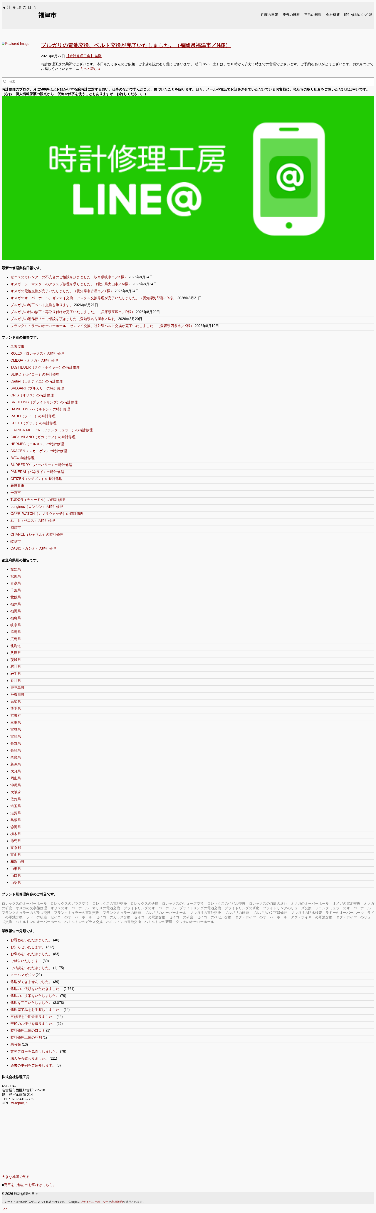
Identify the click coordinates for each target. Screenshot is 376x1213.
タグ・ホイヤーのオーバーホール (261, 917)
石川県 (15, 667)
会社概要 (333, 15)
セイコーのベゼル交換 (214, 917)
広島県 (15, 639)
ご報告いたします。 (26, 961)
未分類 (15, 1044)
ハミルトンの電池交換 (123, 922)
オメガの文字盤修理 (31, 908)
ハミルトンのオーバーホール (38, 922)
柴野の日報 (291, 15)
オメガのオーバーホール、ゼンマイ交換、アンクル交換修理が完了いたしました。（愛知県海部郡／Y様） (93, 298)
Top (4, 1209)
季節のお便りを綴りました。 (33, 1023)
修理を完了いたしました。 (31, 1003)
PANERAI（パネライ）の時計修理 (37, 472)
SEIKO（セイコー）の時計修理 (34, 374)
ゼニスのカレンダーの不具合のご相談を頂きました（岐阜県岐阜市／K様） (69, 277)
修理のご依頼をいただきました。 (36, 989)
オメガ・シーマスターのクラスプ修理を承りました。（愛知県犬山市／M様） (71, 284)
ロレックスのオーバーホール (24, 903)
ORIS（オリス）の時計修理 (32, 395)
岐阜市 (15, 541)
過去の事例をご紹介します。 (33, 1065)
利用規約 (117, 1201)
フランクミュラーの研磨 (122, 912)
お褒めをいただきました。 (31, 954)
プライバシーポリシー (94, 1201)
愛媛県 (15, 597)
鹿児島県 (17, 688)
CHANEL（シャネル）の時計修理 (36, 534)
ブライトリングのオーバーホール (150, 908)
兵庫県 (15, 653)
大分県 (15, 771)
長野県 (15, 743)
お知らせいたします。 (27, 947)
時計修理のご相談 (358, 15)
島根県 (15, 820)
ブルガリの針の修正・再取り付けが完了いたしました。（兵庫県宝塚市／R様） (72, 312)
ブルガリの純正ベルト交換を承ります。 (41, 305)
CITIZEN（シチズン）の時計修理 (36, 479)
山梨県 (15, 882)
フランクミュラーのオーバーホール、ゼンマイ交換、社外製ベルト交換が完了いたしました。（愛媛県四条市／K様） (102, 326)
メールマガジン (22, 975)
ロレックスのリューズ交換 (183, 903)
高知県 (15, 701)
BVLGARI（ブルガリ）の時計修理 (37, 388)
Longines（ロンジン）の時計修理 (36, 506)
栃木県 (15, 834)
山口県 (15, 875)
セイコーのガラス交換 (113, 917)
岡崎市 (15, 527)
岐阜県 (15, 625)
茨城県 (15, 660)
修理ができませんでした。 (31, 982)
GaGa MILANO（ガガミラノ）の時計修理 (43, 437)
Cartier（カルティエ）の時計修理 (36, 381)
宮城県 (15, 729)
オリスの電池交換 (106, 908)
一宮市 (15, 493)
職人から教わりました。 (29, 1058)
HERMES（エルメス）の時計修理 (37, 444)
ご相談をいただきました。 (31, 968)
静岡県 (15, 827)
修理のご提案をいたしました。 (34, 996)
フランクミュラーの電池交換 (76, 912)
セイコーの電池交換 (149, 917)
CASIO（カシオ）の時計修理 (33, 548)
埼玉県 (15, 806)
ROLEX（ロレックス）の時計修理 (37, 353)
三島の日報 (313, 15)
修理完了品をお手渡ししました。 (36, 1010)
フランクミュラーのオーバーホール (343, 908)
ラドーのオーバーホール (345, 912)
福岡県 (15, 611)
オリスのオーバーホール (69, 908)
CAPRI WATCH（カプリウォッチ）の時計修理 (47, 513)
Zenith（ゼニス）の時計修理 (32, 520)
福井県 (15, 604)
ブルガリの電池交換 (205, 912)
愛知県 (15, 569)
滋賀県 (15, 813)
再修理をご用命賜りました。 (33, 1016)
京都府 (15, 715)
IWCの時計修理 (22, 458)
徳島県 (15, 841)
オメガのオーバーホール (310, 903)
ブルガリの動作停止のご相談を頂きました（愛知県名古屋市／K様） (63, 319)
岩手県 (15, 674)
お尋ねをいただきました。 (31, 940)
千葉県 (15, 590)
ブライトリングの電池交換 (200, 908)
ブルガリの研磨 (237, 912)
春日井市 (17, 486)
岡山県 (15, 778)
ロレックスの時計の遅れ (268, 903)
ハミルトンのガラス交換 (83, 922)
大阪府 (15, 792)
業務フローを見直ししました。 (34, 1051)
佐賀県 (15, 799)
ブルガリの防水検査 (306, 912)
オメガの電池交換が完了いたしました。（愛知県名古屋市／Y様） (62, 291)
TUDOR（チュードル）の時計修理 (37, 500)
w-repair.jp (19, 1103)
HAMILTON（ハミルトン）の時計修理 (40, 409)
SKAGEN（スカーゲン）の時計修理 (38, 451)
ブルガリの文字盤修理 (269, 912)
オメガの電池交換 (346, 903)
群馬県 (15, 632)
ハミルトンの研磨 (158, 922)
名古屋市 (17, 346)
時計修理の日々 (20, 7)
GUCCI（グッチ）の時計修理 (33, 423)
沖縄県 (15, 785)
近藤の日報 (269, 15)
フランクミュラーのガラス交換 (26, 912)
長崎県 (15, 750)
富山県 (15, 855)
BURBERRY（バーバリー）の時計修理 (41, 465)
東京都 (15, 848)
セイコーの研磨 (181, 917)
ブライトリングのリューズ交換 (287, 908)
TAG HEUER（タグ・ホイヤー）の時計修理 (45, 367)
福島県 (15, 618)
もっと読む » (90, 68)
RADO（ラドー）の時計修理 (32, 416)
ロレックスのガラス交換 (69, 903)
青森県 (15, 583)
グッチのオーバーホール (195, 922)
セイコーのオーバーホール (71, 917)
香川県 (15, 681)
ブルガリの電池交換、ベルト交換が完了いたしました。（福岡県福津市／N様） (136, 45)
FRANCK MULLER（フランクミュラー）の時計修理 (51, 430)
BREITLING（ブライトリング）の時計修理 (44, 402)
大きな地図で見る (16, 1177)
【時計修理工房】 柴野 (84, 56)
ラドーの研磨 (36, 917)
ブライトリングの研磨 (242, 908)
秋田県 (15, 576)
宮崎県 (15, 736)
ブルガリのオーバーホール (165, 912)
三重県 (15, 722)
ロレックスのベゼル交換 (226, 903)
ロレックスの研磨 (144, 903)
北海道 (15, 646)
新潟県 (15, 764)
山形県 (15, 869)
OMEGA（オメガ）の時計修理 (34, 360)
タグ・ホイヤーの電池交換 (311, 917)
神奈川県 (17, 694)
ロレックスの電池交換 (109, 903)
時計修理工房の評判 (26, 1037)
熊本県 (15, 708)
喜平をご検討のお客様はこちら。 (30, 1185)
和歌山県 (17, 862)
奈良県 (15, 757)
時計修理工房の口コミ (27, 1030)
